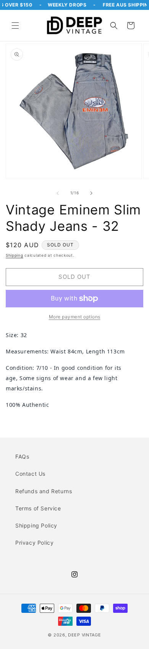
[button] (15, 25)
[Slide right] (91, 193)
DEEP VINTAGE (84, 635)
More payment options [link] (74, 317)
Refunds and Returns (43, 491)
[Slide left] (57, 193)
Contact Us (30, 473)
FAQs (22, 456)
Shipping (14, 255)
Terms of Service (38, 508)
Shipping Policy (36, 525)
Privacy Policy (34, 542)
